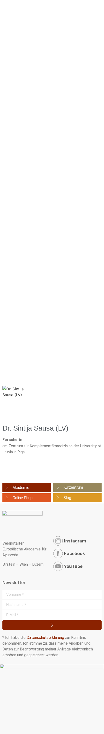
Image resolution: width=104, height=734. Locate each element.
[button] (97, 13)
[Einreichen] (52, 625)
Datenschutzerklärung (45, 637)
